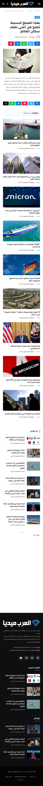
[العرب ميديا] (22, 4)
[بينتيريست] (11, 43)
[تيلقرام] (17, 43)
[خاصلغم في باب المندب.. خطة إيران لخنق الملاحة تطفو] (33, 466)
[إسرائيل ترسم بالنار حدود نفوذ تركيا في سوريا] (33, 481)
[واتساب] (24, 43)
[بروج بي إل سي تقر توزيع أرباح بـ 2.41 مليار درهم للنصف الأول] (21, 163)
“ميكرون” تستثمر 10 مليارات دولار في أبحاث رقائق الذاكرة (22, 212)
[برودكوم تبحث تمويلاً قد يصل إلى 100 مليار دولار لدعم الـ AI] (21, 366)
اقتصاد (37, 17)
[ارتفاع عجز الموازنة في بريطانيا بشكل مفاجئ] (21, 400)
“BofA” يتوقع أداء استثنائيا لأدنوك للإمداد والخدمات (23, 245)
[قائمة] (39, 4)
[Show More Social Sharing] (5, 43)
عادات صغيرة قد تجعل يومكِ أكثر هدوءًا (16, 451)
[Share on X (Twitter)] (30, 43)
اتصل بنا (20, 780)
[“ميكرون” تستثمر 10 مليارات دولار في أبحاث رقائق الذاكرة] (21, 197)
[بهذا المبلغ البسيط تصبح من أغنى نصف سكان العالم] (21, 61)
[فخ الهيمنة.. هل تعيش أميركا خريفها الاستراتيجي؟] (21, 332)
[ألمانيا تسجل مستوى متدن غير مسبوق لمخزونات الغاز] (21, 264)
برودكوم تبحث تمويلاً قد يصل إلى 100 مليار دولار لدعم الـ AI (23, 381)
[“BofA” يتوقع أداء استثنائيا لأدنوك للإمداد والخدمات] (21, 231)
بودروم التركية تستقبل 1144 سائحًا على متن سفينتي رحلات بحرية (15, 519)
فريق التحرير (31, 37)
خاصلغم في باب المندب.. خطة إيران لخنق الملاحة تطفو (15, 465)
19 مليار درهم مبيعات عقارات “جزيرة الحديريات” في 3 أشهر (21, 313)
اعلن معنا (9, 777)
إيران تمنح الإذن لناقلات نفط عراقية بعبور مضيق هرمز (24, 144)
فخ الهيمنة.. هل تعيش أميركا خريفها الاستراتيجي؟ (25, 347)
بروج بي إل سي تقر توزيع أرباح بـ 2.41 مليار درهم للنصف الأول (21, 178)
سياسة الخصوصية (21, 777)
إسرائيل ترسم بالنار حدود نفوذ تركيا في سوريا (15, 479)
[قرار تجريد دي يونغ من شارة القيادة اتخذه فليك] (33, 506)
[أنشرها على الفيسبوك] (37, 43)
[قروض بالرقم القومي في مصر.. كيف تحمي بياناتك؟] (33, 493)
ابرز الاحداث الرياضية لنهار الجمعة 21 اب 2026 (15, 438)
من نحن (32, 777)
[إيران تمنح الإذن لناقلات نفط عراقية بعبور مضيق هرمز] (21, 129)
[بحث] (3, 4)
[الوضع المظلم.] (7, 4)
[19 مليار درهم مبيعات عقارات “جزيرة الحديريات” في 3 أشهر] (21, 298)
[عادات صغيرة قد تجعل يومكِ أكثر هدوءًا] (33, 453)
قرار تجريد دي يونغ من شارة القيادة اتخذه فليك (14, 505)
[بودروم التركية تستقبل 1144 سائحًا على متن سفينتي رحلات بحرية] (33, 519)
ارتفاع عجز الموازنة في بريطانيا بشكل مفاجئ (22, 413)
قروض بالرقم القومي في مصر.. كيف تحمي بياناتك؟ (15, 492)
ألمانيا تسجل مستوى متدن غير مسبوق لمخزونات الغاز (24, 279)
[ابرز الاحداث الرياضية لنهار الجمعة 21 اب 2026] (33, 440)
